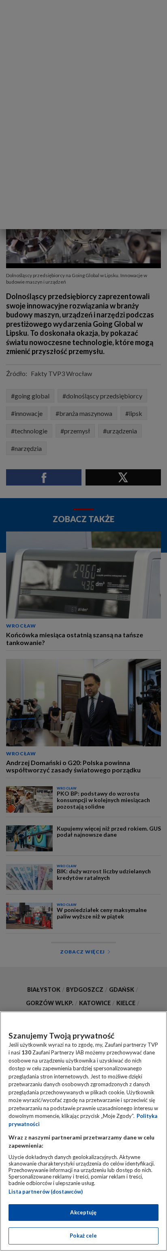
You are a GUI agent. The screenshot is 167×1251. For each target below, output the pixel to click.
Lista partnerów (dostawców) (46, 1191)
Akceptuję (83, 1212)
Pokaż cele (83, 1235)
